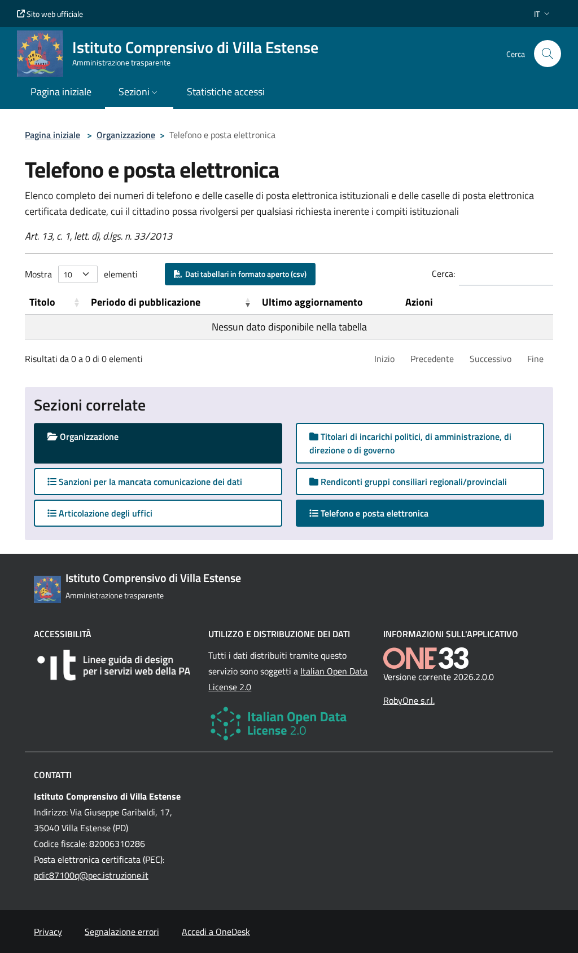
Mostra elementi (81, 274)
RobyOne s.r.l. (409, 700)
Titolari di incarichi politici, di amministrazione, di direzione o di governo (410, 443)
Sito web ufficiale (54, 14)
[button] (543, 14)
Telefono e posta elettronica (384, 513)
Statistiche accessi (226, 91)
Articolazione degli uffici (104, 513)
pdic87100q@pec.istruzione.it (91, 875)
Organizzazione (126, 135)
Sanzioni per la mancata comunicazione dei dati (149, 481)
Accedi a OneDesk (216, 931)
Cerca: (443, 273)
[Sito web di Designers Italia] (114, 665)
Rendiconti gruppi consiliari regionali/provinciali (412, 481)
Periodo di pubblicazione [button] (145, 302)
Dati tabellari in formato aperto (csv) (244, 274)
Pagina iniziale (52, 135)
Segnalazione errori (122, 931)
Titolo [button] (42, 302)
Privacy (48, 931)
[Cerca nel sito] (547, 53)
